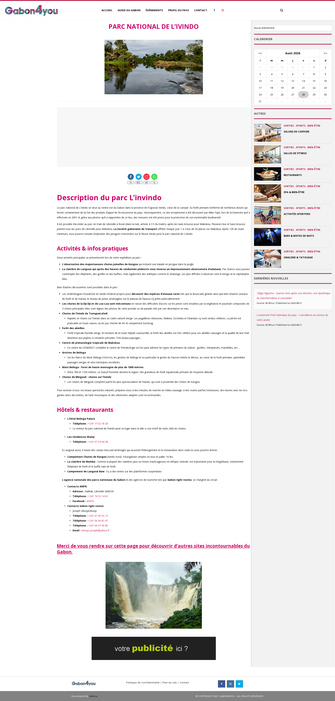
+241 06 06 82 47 (98, 520)
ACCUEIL (107, 10)
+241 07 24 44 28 (98, 441)
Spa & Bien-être (294, 192)
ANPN (90, 501)
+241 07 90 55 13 (98, 515)
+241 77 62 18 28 (98, 423)
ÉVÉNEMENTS (154, 10)
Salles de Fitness (295, 153)
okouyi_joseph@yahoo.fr (95, 530)
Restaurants (293, 175)
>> (325, 53)
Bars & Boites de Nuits (299, 235)
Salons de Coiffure (296, 131)
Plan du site (169, 682)
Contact (184, 682)
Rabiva (93, 696)
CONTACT (200, 10)
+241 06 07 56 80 (98, 525)
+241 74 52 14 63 (98, 496)
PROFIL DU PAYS (178, 10)
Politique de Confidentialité (143, 682)
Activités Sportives (297, 214)
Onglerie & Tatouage (298, 257)
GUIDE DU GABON (129, 10)
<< (260, 53)
